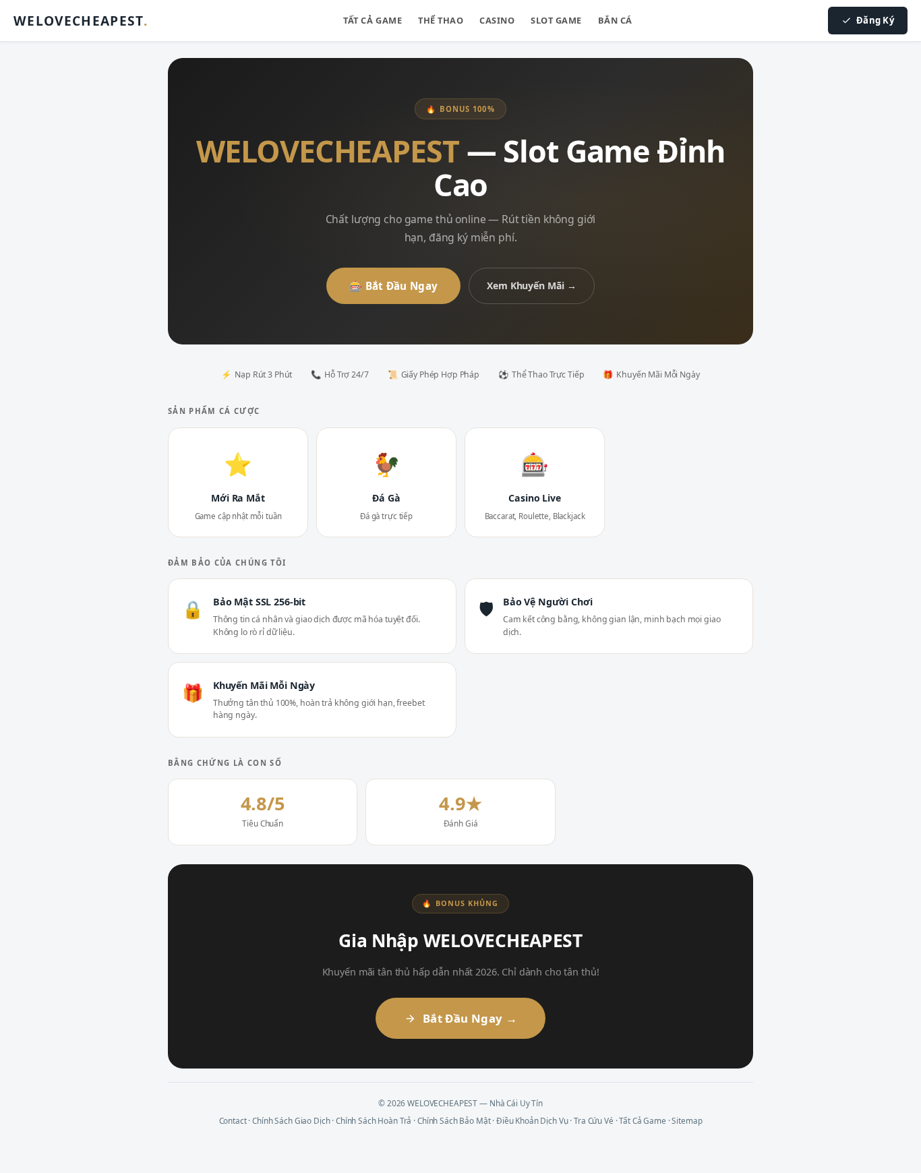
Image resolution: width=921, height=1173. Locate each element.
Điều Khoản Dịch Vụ (532, 1120)
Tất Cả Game (372, 20)
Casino (496, 20)
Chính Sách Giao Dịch (291, 1120)
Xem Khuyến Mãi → (531, 285)
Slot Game (556, 20)
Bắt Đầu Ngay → (470, 1018)
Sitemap (687, 1120)
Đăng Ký (875, 20)
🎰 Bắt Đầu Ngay (393, 286)
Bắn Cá (615, 20)
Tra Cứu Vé (594, 1120)
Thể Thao (440, 20)
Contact (233, 1120)
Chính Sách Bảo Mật (453, 1120)
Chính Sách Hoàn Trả (373, 1120)
